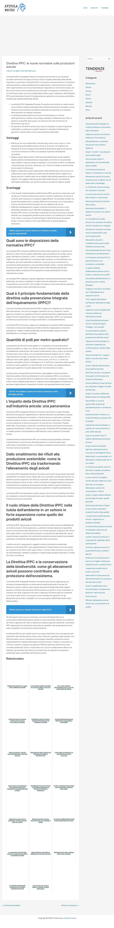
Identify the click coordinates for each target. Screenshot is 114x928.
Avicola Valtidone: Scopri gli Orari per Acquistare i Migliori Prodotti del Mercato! (99, 386)
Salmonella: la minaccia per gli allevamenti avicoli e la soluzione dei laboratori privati (98, 578)
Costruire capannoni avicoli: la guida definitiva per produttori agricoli (97, 550)
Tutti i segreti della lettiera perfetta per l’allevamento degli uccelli (98, 302)
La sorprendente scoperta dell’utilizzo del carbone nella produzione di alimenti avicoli (97, 334)
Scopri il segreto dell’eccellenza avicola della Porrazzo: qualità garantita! (98, 498)
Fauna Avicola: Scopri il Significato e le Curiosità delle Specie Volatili (97, 162)
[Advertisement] (57, 32)
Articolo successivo (70, 905)
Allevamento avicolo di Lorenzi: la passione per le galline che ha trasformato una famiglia (98, 180)
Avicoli (9, 71)
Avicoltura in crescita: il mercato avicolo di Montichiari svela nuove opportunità (98, 232)
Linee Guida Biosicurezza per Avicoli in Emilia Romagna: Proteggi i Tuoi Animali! (97, 323)
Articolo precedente (11, 905)
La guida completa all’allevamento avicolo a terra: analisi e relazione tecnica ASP (98, 271)
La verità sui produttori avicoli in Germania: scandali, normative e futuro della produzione (98, 470)
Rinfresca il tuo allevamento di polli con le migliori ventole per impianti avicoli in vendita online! (98, 561)
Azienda (89, 102)
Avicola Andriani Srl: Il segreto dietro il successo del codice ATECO (97, 358)
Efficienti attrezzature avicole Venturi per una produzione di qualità (97, 603)
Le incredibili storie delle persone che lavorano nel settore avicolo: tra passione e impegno (99, 222)
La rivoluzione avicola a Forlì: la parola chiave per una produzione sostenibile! (98, 260)
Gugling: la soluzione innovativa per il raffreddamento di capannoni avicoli (98, 292)
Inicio (85, 8)
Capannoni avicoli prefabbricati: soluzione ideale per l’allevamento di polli (98, 313)
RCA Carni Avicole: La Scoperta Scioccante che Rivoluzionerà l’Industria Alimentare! (98, 376)
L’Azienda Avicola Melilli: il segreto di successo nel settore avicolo (98, 211)
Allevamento (90, 83)
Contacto (104, 8)
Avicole (88, 91)
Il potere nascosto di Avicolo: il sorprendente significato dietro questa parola (98, 540)
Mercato (89, 106)
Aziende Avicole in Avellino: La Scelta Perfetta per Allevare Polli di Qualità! (98, 417)
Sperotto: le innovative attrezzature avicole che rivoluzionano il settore (95, 487)
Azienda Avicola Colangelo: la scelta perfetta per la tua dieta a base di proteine (98, 127)
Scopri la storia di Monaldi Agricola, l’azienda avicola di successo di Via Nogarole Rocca (98, 449)
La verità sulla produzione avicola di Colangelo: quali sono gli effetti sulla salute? (99, 529)
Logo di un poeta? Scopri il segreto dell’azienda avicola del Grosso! (98, 438)
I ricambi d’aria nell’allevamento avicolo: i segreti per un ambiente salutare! (98, 519)
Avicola (88, 87)
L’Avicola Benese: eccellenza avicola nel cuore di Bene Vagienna (97, 144)
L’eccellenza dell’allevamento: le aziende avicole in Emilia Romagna (98, 281)
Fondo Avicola (91, 596)
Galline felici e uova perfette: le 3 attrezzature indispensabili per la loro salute (99, 459)
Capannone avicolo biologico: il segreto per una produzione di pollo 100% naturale (98, 428)
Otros (88, 110)
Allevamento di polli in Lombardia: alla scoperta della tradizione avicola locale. (97, 243)
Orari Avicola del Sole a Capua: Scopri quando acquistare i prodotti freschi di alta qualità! (98, 508)
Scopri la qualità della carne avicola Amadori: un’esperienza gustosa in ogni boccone (98, 589)
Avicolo (88, 99)
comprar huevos (69, 918)
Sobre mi (94, 8)
